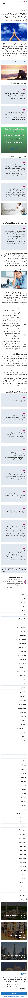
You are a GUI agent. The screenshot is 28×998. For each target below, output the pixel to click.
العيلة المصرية (23, 692)
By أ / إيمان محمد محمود (19, 20)
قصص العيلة (23, 793)
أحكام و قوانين (23, 598)
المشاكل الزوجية (22, 708)
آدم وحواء (24, 594)
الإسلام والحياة (22, 643)
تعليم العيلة (23, 724)
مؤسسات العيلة (22, 809)
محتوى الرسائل (22, 838)
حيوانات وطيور (22, 740)
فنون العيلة (23, 777)
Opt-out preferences (19, 996)
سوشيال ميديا (23, 753)
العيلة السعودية (22, 684)
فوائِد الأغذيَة (23, 781)
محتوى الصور (23, 850)
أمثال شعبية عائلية (22, 619)
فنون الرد (24, 773)
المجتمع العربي (22, 704)
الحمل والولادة (23, 651)
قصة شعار (23, 789)
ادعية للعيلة (23, 10)
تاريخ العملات (23, 716)
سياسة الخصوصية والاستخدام (9, 996)
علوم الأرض (23, 769)
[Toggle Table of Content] (24, 62)
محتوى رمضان (22, 866)
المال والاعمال (22, 700)
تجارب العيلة (23, 720)
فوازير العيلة (23, 785)
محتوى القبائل (23, 862)
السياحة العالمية (22, 659)
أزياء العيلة (23, 606)
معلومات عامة (22, 886)
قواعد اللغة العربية (22, 801)
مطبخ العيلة (23, 874)
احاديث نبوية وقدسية (21, 627)
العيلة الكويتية (23, 688)
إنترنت (24, 623)
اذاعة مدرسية (23, 635)
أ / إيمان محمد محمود (15, 577)
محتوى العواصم (22, 858)
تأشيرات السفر (22, 712)
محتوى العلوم (23, 854)
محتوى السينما (22, 846)
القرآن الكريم (23, 696)
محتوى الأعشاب (22, 817)
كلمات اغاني (23, 805)
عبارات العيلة (23, 765)
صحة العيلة (23, 761)
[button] (2, 973)
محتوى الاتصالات (22, 822)
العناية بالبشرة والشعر (21, 671)
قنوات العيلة (23, 797)
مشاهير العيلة (23, 870)
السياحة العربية (22, 663)
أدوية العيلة (23, 602)
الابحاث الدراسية (22, 647)
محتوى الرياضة (22, 842)
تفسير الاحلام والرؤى (21, 728)
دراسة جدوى (23, 744)
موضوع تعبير (23, 895)
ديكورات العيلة (23, 748)
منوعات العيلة (23, 890)
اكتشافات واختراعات (21, 639)
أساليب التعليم (23, 610)
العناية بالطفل (23, 675)
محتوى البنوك (23, 826)
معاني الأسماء (23, 882)
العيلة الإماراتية (22, 679)
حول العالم (23, 736)
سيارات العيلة (23, 757)
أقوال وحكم (23, 615)
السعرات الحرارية (22, 655)
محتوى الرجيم (23, 834)
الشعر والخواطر (22, 667)
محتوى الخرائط (22, 830)
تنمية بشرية (23, 732)
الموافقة (14, 993)
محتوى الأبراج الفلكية (21, 813)
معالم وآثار (23, 878)
